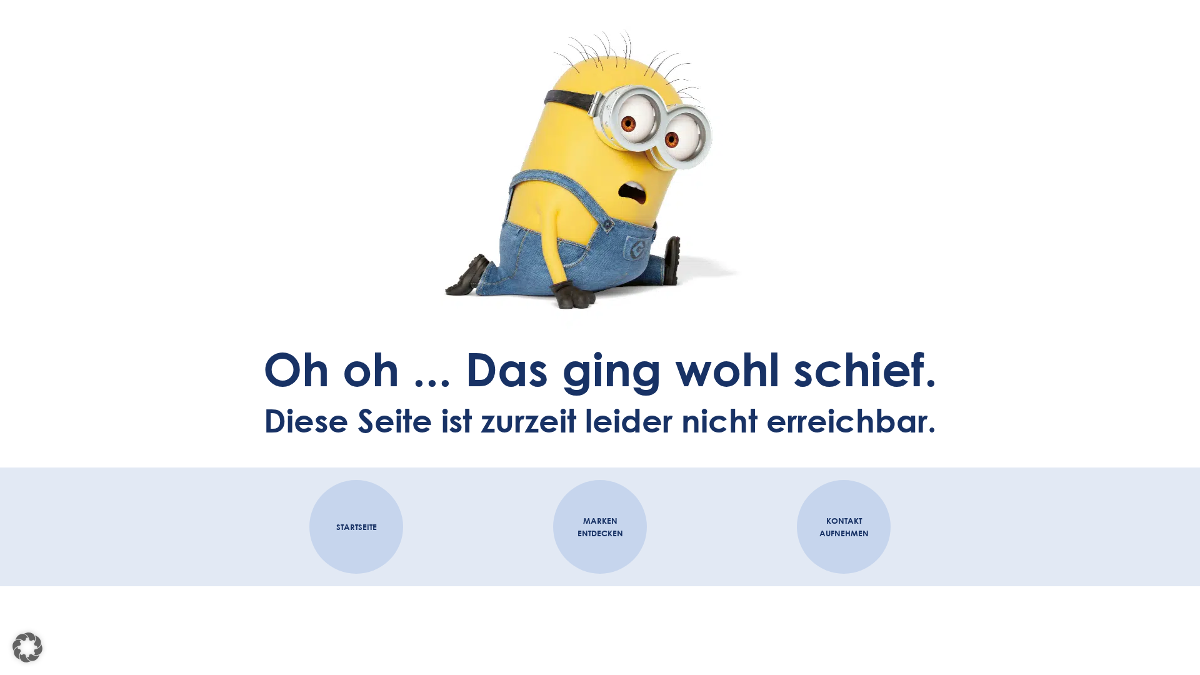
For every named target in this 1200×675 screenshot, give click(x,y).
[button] (27, 647)
